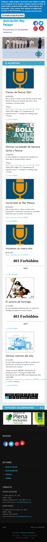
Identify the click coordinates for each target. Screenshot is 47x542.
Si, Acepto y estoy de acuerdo (13, 15)
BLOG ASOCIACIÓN (12, 471)
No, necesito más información (32, 11)
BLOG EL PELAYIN (11, 467)
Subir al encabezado (37, 527)
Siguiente (40, 54)
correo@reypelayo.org (23, 502)
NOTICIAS (9, 474)
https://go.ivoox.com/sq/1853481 (17, 217)
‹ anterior (19, 395)
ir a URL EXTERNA (12, 119)
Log (33, 538)
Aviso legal (15, 535)
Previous (36, 54)
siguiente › (24, 397)
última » (34, 397)
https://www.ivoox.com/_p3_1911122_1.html (24, 165)
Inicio (4, 527)
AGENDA (8, 478)
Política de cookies (22, 538)
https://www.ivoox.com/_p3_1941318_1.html (24, 109)
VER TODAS (40, 426)
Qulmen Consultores (28, 533)
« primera (9, 395)
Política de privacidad (30, 535)
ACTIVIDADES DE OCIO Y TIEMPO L (22, 51)
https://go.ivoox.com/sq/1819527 (17, 255)
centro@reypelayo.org (23, 516)
